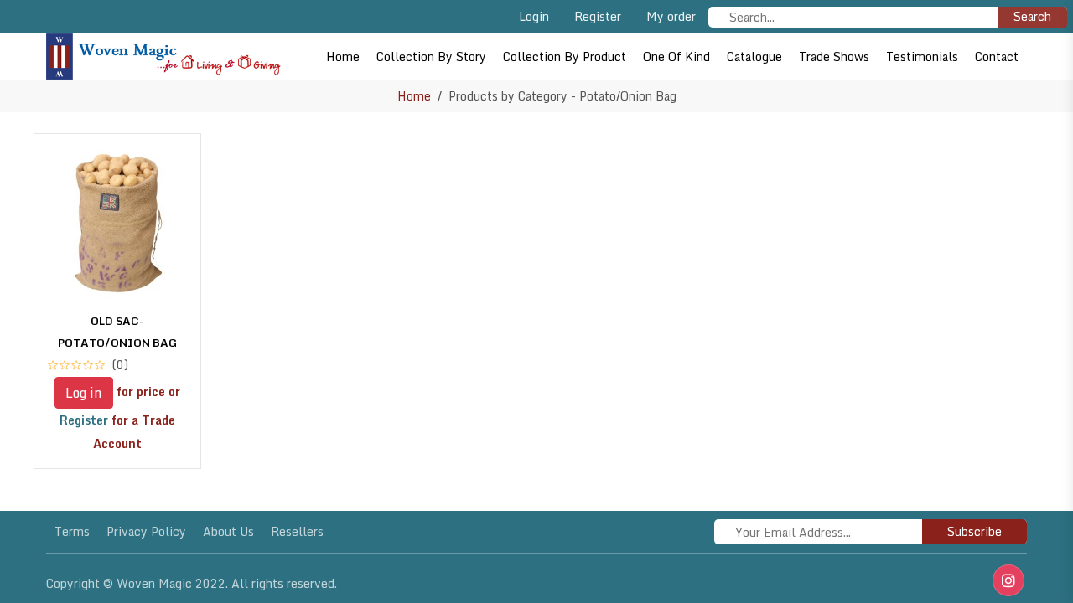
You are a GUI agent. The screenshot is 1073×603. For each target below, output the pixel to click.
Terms (72, 532)
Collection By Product (564, 56)
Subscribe (974, 531)
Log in (83, 393)
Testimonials (922, 56)
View (117, 439)
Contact (997, 56)
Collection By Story (431, 56)
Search (1032, 16)
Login (534, 16)
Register (597, 16)
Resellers (297, 532)
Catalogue (754, 56)
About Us (228, 532)
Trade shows (834, 56)
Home (343, 56)
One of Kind (676, 56)
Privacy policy (146, 532)
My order (671, 16)
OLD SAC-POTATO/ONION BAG (117, 332)
